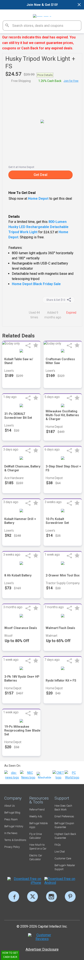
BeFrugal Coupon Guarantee (64, 825)
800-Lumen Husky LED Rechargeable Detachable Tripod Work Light (38, 227)
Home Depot (38, 199)
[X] (32, 896)
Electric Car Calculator (35, 857)
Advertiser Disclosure (42, 949)
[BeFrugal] (42, 14)
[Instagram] (51, 896)
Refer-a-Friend (37, 809)
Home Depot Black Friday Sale (36, 284)
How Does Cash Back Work (63, 807)
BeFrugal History (13, 826)
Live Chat (59, 851)
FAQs (57, 844)
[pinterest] (70, 896)
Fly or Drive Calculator (35, 836)
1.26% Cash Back (49, 81)
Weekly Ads (35, 816)
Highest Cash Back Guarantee (65, 836)
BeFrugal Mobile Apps (38, 825)
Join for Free (71, 80)
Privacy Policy (12, 846)
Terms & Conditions (15, 840)
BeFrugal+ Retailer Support (64, 867)
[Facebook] (13, 896)
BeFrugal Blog (12, 812)
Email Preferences (64, 816)
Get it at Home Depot (21, 167)
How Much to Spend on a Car (37, 846)
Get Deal (40, 175)
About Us (9, 805)
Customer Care (62, 858)
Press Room (11, 819)
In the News (10, 833)
